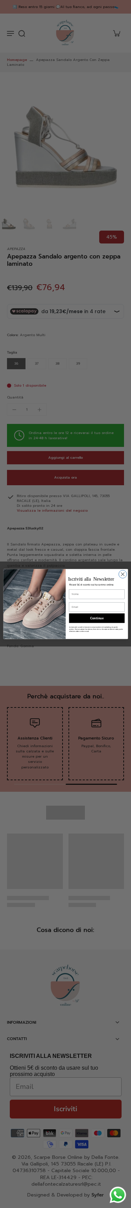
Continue (96, 618)
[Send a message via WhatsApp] (118, 1195)
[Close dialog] (122, 574)
